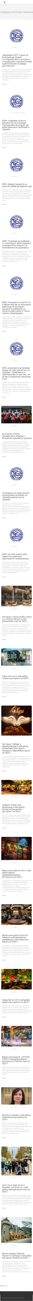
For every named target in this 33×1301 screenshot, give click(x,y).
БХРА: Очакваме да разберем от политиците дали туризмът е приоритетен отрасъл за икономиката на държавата (16, 244)
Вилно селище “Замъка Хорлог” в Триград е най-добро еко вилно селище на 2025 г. (16, 1255)
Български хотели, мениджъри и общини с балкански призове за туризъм (17, 435)
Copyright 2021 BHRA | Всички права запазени (13, 1298)
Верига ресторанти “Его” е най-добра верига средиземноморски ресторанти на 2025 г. (16, 873)
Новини (15, 47)
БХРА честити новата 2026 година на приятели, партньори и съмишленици (15, 556)
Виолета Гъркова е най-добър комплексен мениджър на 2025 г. (16, 1117)
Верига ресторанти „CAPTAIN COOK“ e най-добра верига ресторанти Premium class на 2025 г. (16, 1060)
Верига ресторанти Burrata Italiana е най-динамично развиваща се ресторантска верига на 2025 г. (15, 938)
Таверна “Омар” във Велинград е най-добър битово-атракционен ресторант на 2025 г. (13, 808)
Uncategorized (16, 112)
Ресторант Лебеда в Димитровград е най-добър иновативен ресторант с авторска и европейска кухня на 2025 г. (16, 748)
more (4, 84)
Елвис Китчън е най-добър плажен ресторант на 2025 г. (15, 677)
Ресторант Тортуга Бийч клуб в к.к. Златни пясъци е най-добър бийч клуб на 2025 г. (17, 618)
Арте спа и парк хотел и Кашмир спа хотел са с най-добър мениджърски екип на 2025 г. (16, 1188)
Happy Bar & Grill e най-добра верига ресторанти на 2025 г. (16, 1000)
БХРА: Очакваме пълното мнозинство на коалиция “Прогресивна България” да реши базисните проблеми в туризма (15, 125)
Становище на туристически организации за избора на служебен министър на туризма (15, 496)
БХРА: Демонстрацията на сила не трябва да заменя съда (17, 185)
